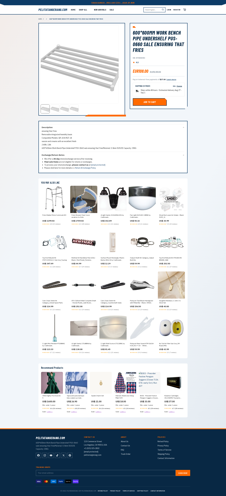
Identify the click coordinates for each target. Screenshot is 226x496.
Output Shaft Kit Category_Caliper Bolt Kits (142, 259)
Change (179, 86)
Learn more (171, 79)
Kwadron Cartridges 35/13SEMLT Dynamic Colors (172, 397)
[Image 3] (64, 108)
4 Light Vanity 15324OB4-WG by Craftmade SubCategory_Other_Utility (112, 216)
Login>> (50, 412)
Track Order (126, 454)
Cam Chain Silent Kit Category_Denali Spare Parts (52, 302)
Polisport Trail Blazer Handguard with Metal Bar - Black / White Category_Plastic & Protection (141, 302)
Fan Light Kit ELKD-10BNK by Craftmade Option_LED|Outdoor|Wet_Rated (141, 216)
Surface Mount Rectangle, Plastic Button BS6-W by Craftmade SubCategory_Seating (112, 259)
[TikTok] (57, 455)
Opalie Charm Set (97, 396)
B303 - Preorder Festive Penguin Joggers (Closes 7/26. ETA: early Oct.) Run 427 (149, 397)
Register (176, 10)
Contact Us (125, 445)
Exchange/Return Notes (53, 155)
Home (73, 10)
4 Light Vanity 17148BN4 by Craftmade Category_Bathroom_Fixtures (82, 345)
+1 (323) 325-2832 (91, 448)
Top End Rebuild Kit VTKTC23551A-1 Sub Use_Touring (54, 259)
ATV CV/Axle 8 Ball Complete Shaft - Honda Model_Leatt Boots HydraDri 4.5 (84, 302)
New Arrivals (100, 10)
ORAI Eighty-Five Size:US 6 (51, 397)
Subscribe (183, 473)
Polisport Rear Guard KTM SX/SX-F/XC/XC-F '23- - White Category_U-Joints (142, 345)
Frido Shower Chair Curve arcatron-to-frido (81, 216)
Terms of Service (164, 450)
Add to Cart (150, 102)
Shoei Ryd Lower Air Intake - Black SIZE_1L (171, 216)
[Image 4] (74, 108)
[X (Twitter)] (63, 455)
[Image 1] (45, 108)
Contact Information (166, 458)
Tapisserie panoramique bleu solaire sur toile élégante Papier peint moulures (75, 397)
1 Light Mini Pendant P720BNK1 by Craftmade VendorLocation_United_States (53, 345)
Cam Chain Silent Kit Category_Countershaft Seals (111, 302)
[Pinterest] (69, 455)
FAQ (122, 450)
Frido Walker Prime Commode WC (54, 215)
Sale (112, 10)
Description (47, 127)
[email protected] (98, 165)
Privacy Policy (163, 445)
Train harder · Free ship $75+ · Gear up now (113, 2)
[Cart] (185, 10)
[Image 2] (54, 108)
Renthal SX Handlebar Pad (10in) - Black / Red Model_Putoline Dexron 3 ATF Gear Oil (84, 259)
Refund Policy (163, 441)
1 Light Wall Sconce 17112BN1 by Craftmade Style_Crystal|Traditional (113, 345)
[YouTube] (51, 455)
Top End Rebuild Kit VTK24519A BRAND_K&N (170, 259)
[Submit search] (162, 9)
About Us (124, 441)
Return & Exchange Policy (85, 168)
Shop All (83, 10)
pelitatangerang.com (52, 10)
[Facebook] (38, 455)
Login (169, 10)
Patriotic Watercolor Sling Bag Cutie (125, 397)
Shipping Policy (164, 454)
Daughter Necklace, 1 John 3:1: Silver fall (170, 302)
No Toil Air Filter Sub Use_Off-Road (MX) (169, 345)
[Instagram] (44, 455)
